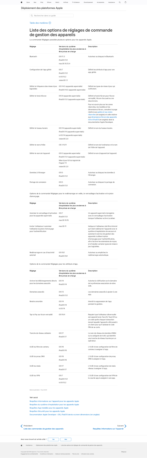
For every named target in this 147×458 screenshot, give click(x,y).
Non (66, 439)
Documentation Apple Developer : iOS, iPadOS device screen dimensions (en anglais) (65, 414)
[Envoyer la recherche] (32, 16)
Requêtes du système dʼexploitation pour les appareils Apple (54, 404)
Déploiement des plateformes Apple (42, 8)
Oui (53, 439)
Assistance (29, 445)
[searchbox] (52, 15)
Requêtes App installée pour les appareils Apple (49, 408)
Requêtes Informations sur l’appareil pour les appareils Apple (54, 401)
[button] (119, 2)
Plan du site (75, 454)
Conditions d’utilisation (46, 454)
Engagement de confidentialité (29, 454)
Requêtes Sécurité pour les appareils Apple (47, 411)
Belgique (123, 452)
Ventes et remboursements (62, 454)
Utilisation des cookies (87, 454)
